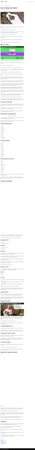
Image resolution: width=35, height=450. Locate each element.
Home (29, 1)
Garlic (2, 163)
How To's (3, 5)
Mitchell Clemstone (3, 9)
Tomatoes (2, 155)
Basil (1, 162)
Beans (2, 150)
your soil (21, 36)
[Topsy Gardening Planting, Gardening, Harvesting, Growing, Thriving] (4, 2)
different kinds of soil (12, 29)
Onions (2, 146)
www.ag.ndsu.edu (3, 443)
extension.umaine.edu (3, 442)
